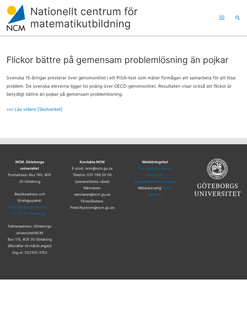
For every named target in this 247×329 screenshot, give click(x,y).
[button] (238, 18)
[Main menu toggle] (222, 17)
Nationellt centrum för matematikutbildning (84, 17)
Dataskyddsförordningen (155, 181)
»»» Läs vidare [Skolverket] (34, 109)
